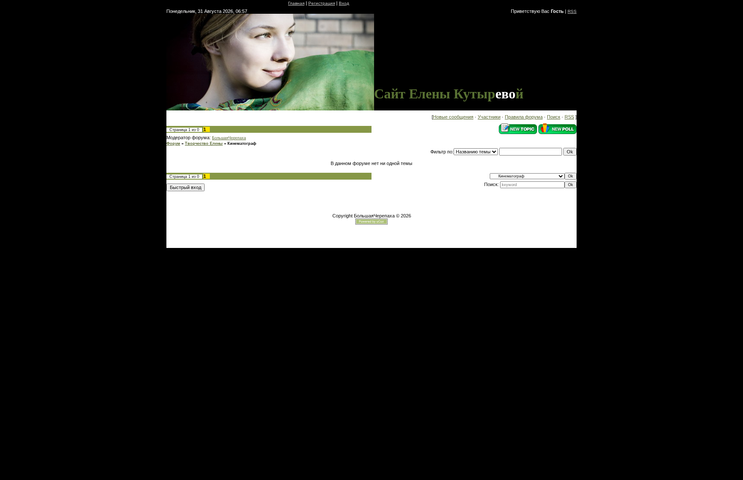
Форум (173, 143)
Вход (344, 3)
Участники (489, 116)
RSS (572, 11)
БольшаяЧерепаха (229, 138)
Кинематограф (241, 143)
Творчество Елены (204, 143)
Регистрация (321, 3)
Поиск (553, 116)
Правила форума (524, 116)
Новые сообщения (453, 116)
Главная (296, 3)
